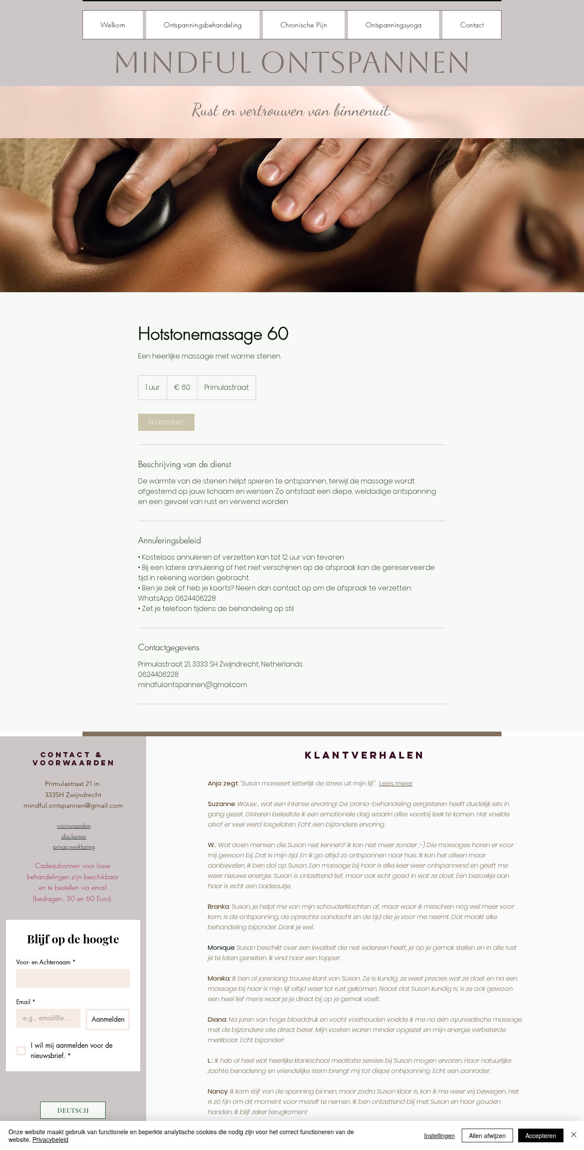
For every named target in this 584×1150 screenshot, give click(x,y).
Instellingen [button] (439, 1135)
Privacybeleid (50, 1139)
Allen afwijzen (487, 1135)
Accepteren (540, 1135)
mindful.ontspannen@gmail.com (73, 805)
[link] (166, 422)
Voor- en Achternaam (46, 962)
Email (25, 1001)
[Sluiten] (574, 1135)
